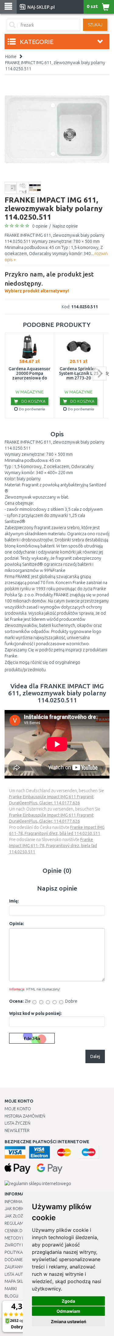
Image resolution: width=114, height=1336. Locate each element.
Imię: (14, 901)
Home (10, 56)
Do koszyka (32, 401)
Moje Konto (18, 1108)
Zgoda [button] (68, 1301)
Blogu (11, 1296)
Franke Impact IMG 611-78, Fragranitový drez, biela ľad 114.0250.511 (53, 845)
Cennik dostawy (22, 1230)
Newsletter (17, 1130)
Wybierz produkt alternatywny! (49, 281)
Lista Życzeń (17, 1123)
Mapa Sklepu (18, 1281)
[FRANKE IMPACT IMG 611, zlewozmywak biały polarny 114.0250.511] (57, 128)
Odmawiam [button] (68, 1311)
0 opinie (39, 226)
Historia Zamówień (25, 1116)
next (99, 373)
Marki (11, 1288)
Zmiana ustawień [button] (68, 1321)
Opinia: (16, 923)
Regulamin (16, 1223)
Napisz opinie (65, 226)
